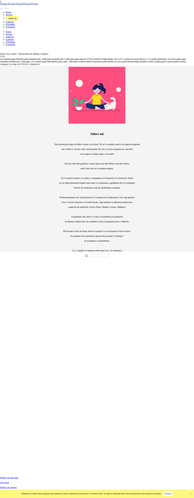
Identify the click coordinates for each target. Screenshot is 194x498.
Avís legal (4, 482)
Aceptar (168, 493)
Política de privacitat (9, 478)
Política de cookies (8, 487)
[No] (190, 493)
